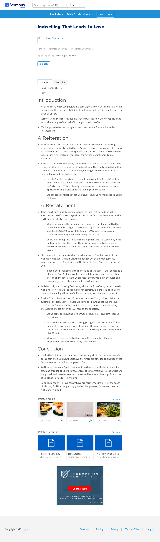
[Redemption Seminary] (80, 485)
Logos (24, 529)
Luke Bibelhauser (55, 38)
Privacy (114, 529)
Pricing (99, 529)
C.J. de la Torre (103, 457)
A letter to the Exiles (108, 453)
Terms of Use (132, 529)
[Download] (62, 421)
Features (84, 529)
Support (150, 529)
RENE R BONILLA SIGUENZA (80, 457)
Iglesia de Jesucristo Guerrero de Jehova (59, 457)
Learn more (105, 14)
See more (117, 398)
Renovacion (74, 453)
